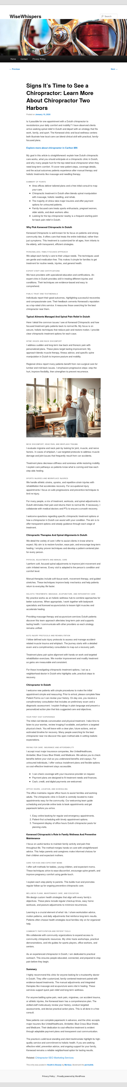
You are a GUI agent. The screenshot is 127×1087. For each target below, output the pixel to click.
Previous (15, 69)
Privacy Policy (39, 58)
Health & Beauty (54, 1064)
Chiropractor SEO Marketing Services (54, 1057)
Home (13, 58)
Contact (24, 58)
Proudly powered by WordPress (71, 1076)
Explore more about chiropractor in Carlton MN (51, 147)
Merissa (68, 1064)
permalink (89, 1064)
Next (114, 69)
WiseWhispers (25, 16)
